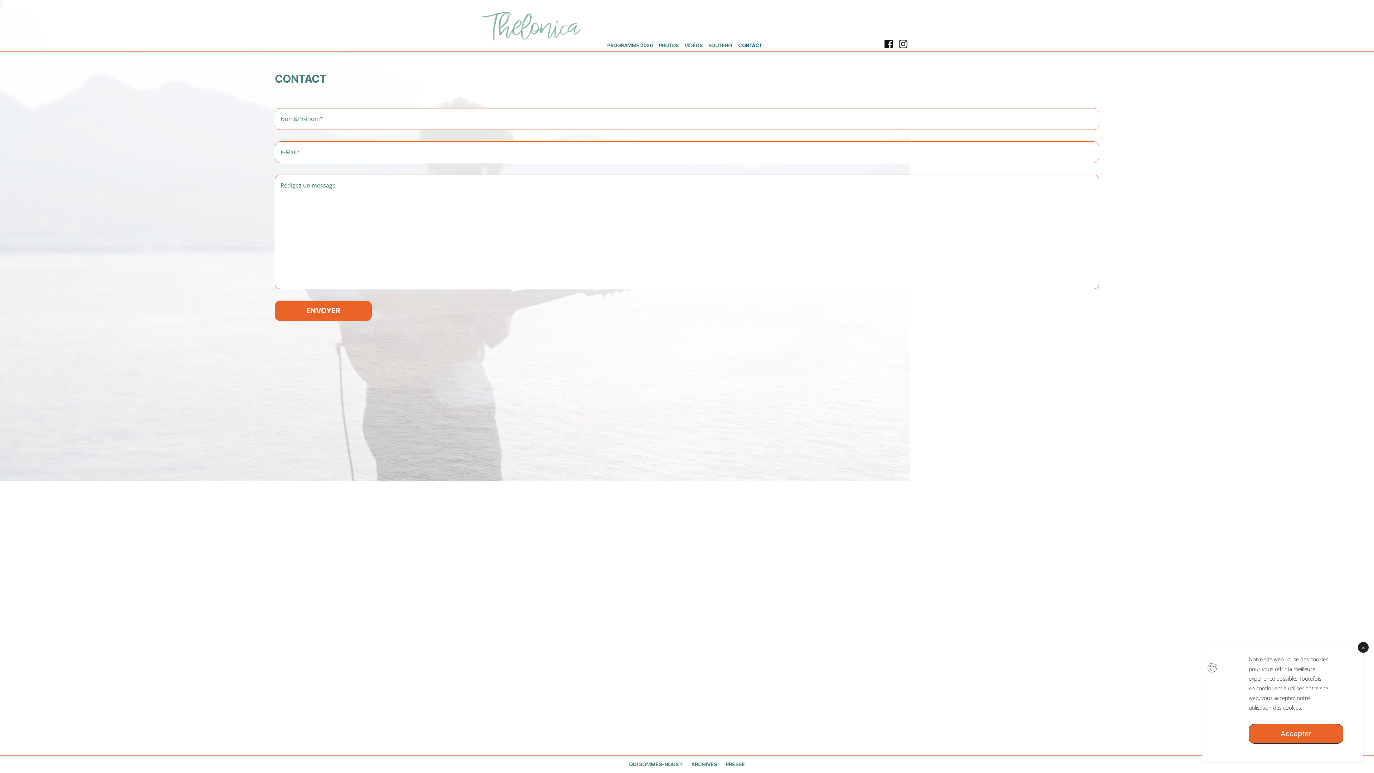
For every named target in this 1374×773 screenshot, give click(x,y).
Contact (750, 45)
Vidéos (693, 45)
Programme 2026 (630, 45)
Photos (669, 45)
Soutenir (720, 45)
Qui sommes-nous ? (656, 764)
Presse (735, 764)
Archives (704, 764)
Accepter (1296, 733)
